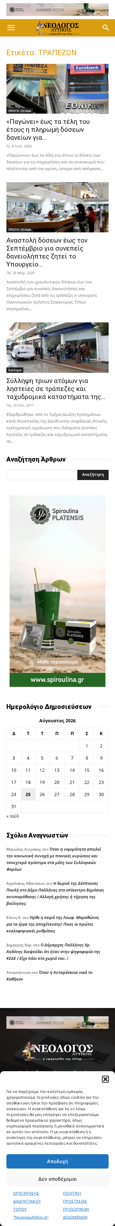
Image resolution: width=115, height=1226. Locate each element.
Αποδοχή (57, 1161)
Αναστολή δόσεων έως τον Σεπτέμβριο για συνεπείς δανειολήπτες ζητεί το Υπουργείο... (47, 252)
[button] (105, 1079)
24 (13, 794)
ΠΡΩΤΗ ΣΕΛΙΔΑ (19, 111)
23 (101, 782)
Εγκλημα (14, 370)
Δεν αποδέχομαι (57, 1179)
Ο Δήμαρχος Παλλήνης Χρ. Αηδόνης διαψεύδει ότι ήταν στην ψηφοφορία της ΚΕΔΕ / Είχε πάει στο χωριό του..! (53, 951)
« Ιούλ (12, 816)
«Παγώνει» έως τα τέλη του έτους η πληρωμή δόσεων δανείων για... (48, 129)
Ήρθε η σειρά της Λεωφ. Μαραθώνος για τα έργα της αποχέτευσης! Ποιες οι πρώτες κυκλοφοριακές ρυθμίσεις (52, 924)
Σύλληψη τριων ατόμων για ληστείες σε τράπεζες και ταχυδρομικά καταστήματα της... (56, 389)
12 (42, 770)
